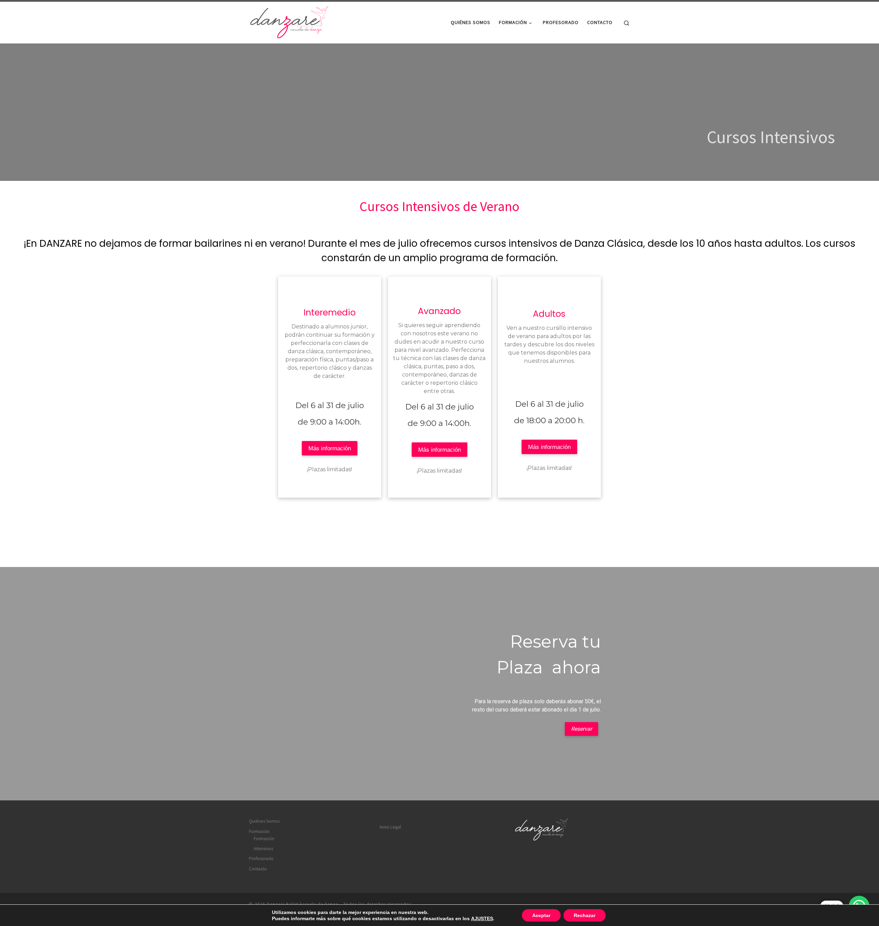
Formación (259, 831)
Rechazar (584, 915)
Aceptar (541, 915)
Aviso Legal (390, 827)
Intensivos (263, 849)
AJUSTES (482, 918)
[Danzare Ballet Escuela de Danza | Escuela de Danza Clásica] (290, 21)
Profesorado (261, 858)
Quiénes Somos (264, 821)
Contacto (258, 869)
